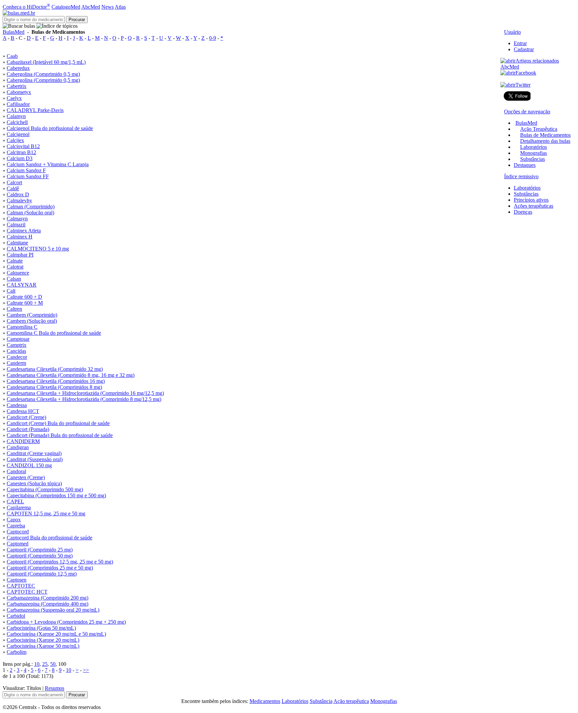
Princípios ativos (531, 200)
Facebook (525, 73)
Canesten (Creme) (26, 477)
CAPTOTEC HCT (27, 592)
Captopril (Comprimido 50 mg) (40, 555)
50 (53, 664)
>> (86, 670)
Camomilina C (22, 327)
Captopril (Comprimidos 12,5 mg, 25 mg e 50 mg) (60, 562)
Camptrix (16, 345)
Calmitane (17, 242)
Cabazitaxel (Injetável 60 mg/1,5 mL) (46, 62)
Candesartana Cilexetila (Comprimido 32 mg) (55, 369)
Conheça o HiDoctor (26, 7)
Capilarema (19, 507)
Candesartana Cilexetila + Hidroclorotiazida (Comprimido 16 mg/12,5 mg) (85, 393)
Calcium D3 (19, 158)
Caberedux (18, 68)
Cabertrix (16, 86)
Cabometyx (19, 92)
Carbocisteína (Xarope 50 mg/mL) (43, 646)
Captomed (17, 543)
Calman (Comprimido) (31, 206)
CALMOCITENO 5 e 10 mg (38, 248)
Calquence (18, 273)
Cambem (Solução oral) (32, 321)
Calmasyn (17, 218)
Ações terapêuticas (533, 206)
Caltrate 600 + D (24, 297)
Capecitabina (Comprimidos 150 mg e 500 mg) (56, 495)
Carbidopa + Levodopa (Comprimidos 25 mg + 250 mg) (66, 622)
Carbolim (16, 652)
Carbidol (16, 616)
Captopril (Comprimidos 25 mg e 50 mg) (50, 568)
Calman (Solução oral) (30, 212)
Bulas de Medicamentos (545, 135)
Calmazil (16, 224)
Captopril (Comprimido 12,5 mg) (42, 574)
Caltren (14, 309)
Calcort (14, 182)
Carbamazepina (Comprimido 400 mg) (47, 604)
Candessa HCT (23, 411)
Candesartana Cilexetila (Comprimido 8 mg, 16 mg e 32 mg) (70, 375)
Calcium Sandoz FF (28, 176)
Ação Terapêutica (538, 129)
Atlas (120, 7)
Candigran (18, 447)
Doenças (523, 212)
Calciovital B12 (23, 146)
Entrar (520, 43)
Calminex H (19, 236)
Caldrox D (18, 194)
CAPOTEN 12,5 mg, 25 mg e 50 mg (46, 513)
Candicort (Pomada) (28, 429)
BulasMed (13, 32)
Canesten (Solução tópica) (34, 483)
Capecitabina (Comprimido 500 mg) (45, 489)
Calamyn (16, 116)
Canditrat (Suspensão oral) (35, 459)
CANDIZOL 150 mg (29, 465)
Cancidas (16, 351)
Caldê (13, 188)
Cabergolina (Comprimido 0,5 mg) (43, 74)
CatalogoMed (66, 7)
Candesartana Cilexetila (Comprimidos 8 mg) (54, 387)
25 (44, 664)
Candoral (16, 471)
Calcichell (17, 122)
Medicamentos (265, 701)
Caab (12, 56)
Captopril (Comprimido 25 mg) (40, 549)
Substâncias (532, 159)
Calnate (15, 261)
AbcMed (90, 7)
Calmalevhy (19, 200)
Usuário (512, 32)
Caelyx (14, 98)
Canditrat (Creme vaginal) (34, 453)
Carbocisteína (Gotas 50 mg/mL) (41, 628)
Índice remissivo (521, 176)
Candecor (17, 357)
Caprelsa (16, 525)
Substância (321, 701)
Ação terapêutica (351, 701)
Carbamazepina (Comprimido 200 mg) (47, 598)
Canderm (16, 363)
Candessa (17, 405)
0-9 (212, 38)
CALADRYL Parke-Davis (35, 110)
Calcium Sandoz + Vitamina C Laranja (48, 164)
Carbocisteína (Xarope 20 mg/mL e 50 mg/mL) (56, 634)
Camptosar (18, 339)
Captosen (16, 580)
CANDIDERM (23, 441)
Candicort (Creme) (26, 417)
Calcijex (15, 140)
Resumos (54, 688)
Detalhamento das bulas (545, 141)
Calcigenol (50, 128)
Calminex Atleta (24, 230)
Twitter (523, 85)
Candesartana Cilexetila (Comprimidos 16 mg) (56, 381)
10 (36, 664)
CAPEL (15, 501)
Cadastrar (524, 49)
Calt (11, 291)
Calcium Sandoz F (26, 170)
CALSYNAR (21, 285)
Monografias (533, 153)
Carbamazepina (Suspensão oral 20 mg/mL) (53, 610)
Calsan (14, 279)
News (107, 7)
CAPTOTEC (21, 586)
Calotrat (15, 267)
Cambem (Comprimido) (32, 315)
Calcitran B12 (21, 152)
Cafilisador (18, 104)
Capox (14, 519)
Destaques (525, 165)
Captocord (18, 531)
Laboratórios (533, 147)
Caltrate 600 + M (25, 303)
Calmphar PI (20, 255)
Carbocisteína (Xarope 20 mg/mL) (43, 640)
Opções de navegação (527, 111)
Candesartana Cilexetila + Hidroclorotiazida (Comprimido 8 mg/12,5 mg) (84, 399)
